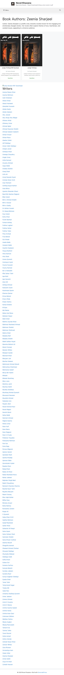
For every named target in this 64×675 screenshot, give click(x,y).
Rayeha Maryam (7, 491)
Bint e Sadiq (6, 205)
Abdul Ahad (6, 101)
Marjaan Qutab (7, 353)
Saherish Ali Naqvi (8, 528)
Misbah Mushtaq (8, 378)
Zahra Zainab (7, 639)
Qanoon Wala (6, 460)
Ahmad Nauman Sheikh (10, 129)
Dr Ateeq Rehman (8, 211)
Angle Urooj (6, 157)
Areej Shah (6, 171)
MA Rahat (5, 310)
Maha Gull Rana (7, 313)
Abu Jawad (6, 115)
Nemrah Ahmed (7, 418)
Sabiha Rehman (7, 520)
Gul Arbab (5, 239)
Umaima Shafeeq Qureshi (11, 593)
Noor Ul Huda (7, 435)
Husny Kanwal (7, 268)
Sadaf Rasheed (7, 523)
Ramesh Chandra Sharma (11, 486)
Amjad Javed (6, 149)
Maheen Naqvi (7, 316)
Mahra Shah (6, 333)
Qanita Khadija (7, 457)
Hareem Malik (7, 245)
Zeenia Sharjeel (7, 656)
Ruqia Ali (5, 511)
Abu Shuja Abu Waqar (9, 117)
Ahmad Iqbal (6, 126)
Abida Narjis (6, 109)
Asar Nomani (6, 183)
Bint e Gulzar (6, 203)
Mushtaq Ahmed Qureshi (10, 392)
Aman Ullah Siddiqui (9, 146)
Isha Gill (5, 282)
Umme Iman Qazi (8, 613)
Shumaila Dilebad (8, 554)
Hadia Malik (6, 242)
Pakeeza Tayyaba (8, 438)
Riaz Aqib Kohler (7, 497)
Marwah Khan (7, 355)
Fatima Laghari (7, 225)
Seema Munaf (7, 543)
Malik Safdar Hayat (8, 341)
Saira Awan (6, 531)
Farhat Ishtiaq (7, 222)
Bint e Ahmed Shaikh (9, 200)
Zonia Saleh (6, 659)
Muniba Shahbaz (8, 389)
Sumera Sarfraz (7, 565)
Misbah (4, 375)
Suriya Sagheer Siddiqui (10, 577)
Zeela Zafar (6, 653)
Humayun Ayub (7, 262)
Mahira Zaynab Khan (9, 321)
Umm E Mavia (7, 605)
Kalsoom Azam (7, 287)
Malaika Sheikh (7, 339)
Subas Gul (5, 562)
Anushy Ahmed (7, 163)
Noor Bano (6, 429)
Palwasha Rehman (8, 441)
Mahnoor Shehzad (8, 330)
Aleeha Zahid (6, 140)
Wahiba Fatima (7, 619)
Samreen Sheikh (7, 537)
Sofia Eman (6, 559)
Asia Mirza (6, 188)
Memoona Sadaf (8, 370)
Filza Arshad (6, 234)
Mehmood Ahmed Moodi (10, 364)
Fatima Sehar (6, 228)
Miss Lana (5, 381)
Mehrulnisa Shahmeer (9, 367)
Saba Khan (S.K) (8, 517)
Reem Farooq (6, 494)
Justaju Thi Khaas (32, 67)
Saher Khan (6, 525)
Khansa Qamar (7, 293)
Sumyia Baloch (7, 568)
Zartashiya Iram (7, 650)
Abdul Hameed (7, 103)
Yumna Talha (6, 630)
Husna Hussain (7, 265)
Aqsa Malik (6, 166)
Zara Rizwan (6, 647)
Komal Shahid (7, 305)
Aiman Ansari (6, 135)
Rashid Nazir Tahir (8, 489)
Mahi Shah (6, 319)
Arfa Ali (5, 174)
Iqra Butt (5, 276)
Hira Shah (5, 256)
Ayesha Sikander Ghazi (10, 191)
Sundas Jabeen (7, 571)
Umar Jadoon (7, 596)
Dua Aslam (6, 214)
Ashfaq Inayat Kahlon (9, 185)
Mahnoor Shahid (8, 327)
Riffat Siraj (5, 500)
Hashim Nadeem (8, 248)
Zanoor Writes (7, 645)
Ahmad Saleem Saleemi (10, 132)
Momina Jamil (7, 384)
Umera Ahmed (7, 599)
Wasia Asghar (7, 622)
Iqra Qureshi (6, 279)
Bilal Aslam (6, 197)
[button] (60, 10)
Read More (10, 78)
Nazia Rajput (6, 409)
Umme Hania (6, 611)
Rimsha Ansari (7, 503)
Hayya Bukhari (7, 251)
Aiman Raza (6, 137)
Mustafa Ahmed (7, 398)
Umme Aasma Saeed (9, 608)
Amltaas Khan (7, 151)
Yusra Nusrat (6, 633)
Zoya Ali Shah (7, 661)
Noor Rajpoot (6, 432)
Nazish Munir (6, 412)
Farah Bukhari (7, 219)
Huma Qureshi (7, 259)
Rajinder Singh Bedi (9, 480)
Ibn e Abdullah (7, 271)
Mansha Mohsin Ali (8, 344)
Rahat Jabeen (7, 477)
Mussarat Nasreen (8, 395)
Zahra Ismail (6, 636)
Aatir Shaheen (7, 98)
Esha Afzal (6, 217)
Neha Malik (6, 415)
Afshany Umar (7, 123)
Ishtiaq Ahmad (7, 285)
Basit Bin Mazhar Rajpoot (10, 194)
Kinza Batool (6, 296)
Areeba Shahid (7, 169)
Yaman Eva (6, 627)
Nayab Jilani (6, 404)
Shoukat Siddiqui (8, 551)
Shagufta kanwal (8, 545)
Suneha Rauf (6, 574)
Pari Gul (5, 443)
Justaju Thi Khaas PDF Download (10, 67)
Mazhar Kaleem (7, 361)
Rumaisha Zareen (8, 509)
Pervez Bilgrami (7, 449)
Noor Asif (5, 426)
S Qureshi (5, 514)
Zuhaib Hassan (7, 664)
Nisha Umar (6, 423)
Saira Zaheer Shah (8, 534)
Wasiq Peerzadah (8, 625)
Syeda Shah (6, 579)
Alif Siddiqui (6, 143)
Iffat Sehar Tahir (7, 273)
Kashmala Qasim (8, 290)
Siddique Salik (7, 557)
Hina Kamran (6, 253)
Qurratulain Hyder (8, 463)
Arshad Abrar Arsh (8, 180)
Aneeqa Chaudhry (8, 154)
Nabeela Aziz (6, 401)
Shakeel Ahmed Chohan (10, 548)
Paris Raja (5, 446)
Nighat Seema (7, 421)
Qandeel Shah (7, 455)
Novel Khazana (23, 3)
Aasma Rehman (7, 95)
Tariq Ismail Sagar (8, 585)
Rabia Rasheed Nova (9, 475)
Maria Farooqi (7, 347)
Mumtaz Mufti (7, 387)
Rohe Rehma (6, 506)
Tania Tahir (6, 582)
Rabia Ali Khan (7, 472)
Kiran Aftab (6, 299)
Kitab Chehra (6, 302)
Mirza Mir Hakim (7, 373)
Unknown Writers (8, 616)
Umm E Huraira (7, 602)
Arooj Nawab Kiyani (9, 177)
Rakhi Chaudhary (8, 483)
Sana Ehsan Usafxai (9, 540)
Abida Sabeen (7, 112)
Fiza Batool (6, 237)
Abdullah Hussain (8, 106)
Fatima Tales (6, 231)
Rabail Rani (6, 469)
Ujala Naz (5, 591)
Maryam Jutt (6, 358)
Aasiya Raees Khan (8, 92)
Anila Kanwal (6, 160)
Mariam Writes (7, 350)
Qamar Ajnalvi (7, 452)
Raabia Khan (6, 466)
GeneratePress (42, 672)
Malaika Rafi (6, 336)
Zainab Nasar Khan (8, 642)
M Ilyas (4, 307)
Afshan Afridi (6, 120)
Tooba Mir (5, 588)
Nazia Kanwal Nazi (8, 407)
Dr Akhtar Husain (8, 208)
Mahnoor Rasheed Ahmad (11, 324)
